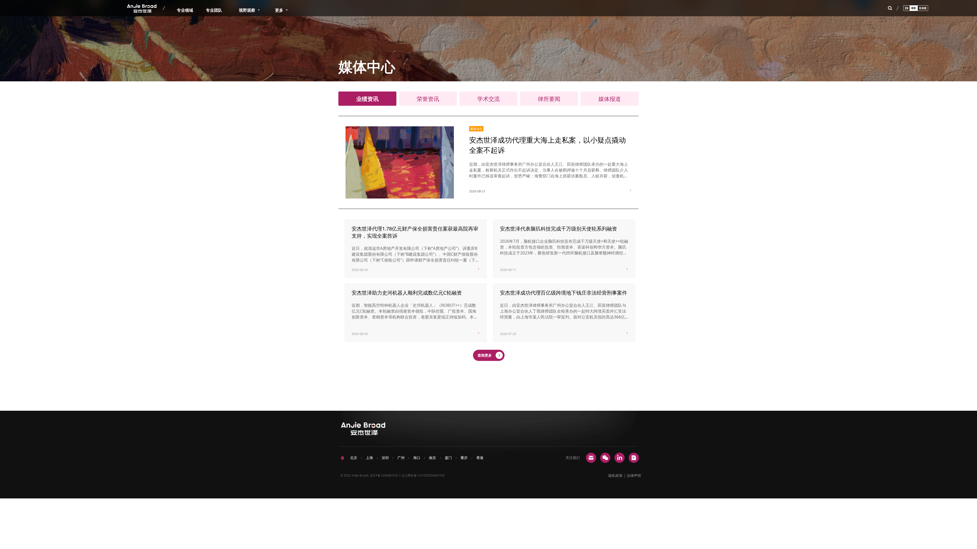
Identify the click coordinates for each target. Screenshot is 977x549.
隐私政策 (615, 475)
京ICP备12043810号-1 (385, 475)
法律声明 (634, 475)
